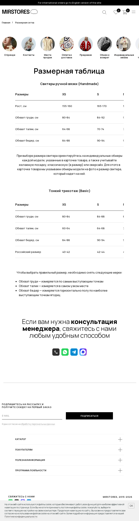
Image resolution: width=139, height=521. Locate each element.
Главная (6, 22)
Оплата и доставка (66, 56)
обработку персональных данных (38, 424)
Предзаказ (86, 54)
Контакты (28, 54)
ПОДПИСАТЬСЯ (89, 415)
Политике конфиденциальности (21, 516)
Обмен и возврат (104, 56)
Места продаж (47, 56)
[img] (66, 44)
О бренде (9, 54)
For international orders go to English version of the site (69, 2)
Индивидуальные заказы (124, 56)
